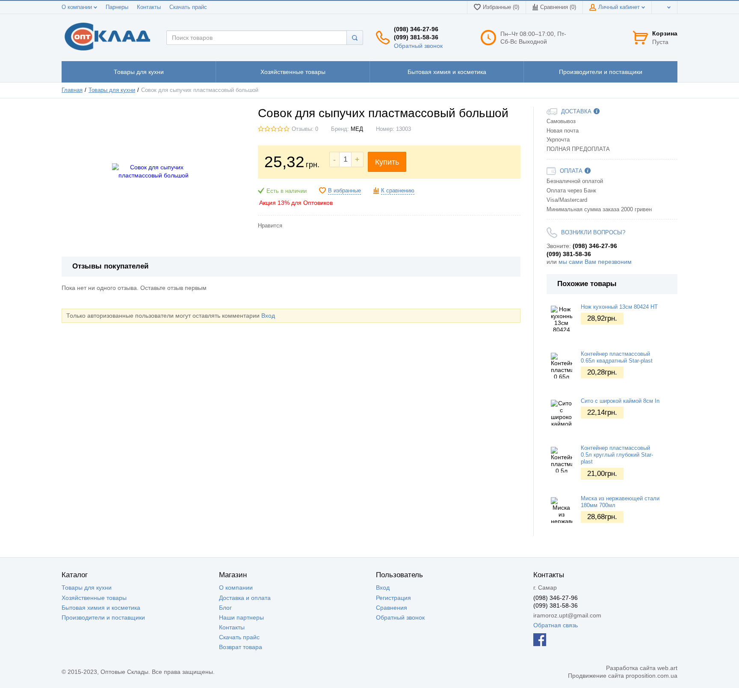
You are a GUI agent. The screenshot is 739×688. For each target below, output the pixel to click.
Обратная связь (555, 625)
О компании (78, 7)
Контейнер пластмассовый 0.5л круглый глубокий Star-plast (617, 455)
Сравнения (391, 607)
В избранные (344, 191)
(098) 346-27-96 (416, 29)
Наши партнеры (241, 617)
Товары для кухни (87, 587)
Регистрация (393, 597)
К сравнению (397, 191)
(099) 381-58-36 (416, 37)
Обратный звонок (418, 45)
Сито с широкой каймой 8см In (620, 401)
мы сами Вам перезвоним (595, 261)
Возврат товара (240, 647)
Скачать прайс (188, 7)
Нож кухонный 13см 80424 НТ (619, 307)
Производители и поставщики (103, 617)
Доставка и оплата (245, 597)
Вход (268, 315)
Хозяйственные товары (94, 597)
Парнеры (117, 7)
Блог (225, 607)
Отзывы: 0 (305, 129)
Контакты (149, 7)
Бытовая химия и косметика (101, 607)
